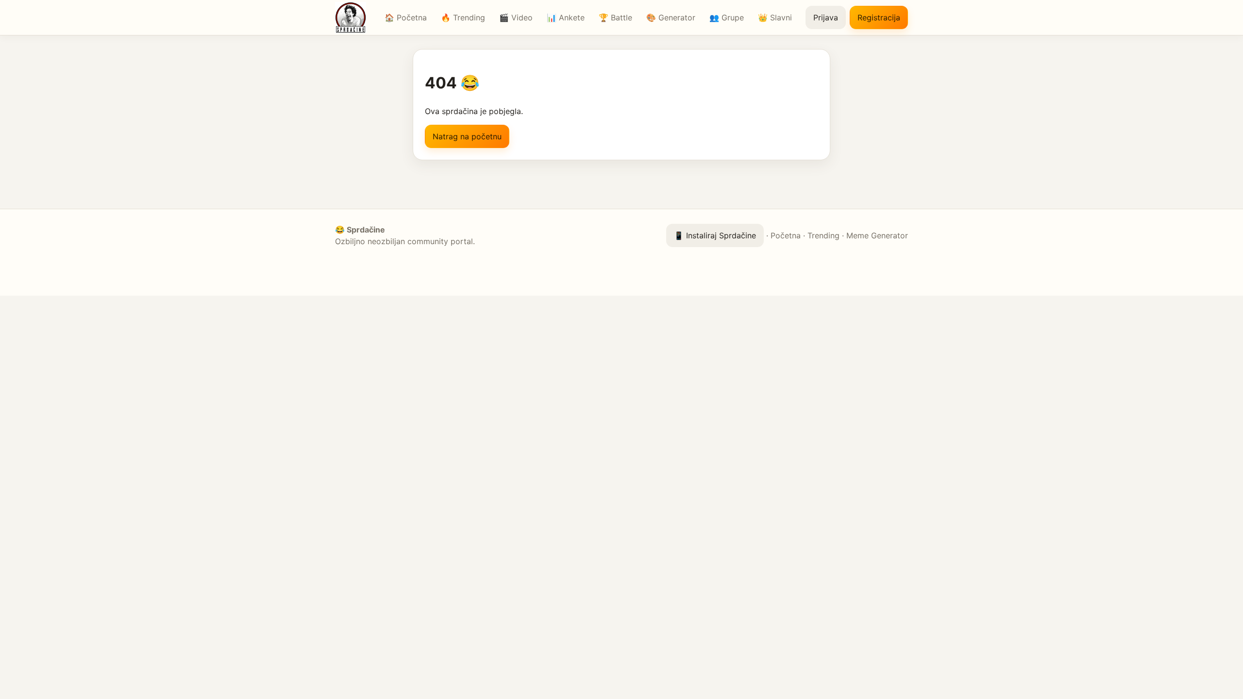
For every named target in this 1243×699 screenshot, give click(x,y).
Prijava (825, 17)
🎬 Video (516, 17)
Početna (786, 235)
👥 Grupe (726, 17)
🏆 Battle (615, 17)
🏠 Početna (406, 17)
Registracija (878, 17)
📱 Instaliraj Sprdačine (715, 235)
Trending (823, 235)
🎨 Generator (670, 17)
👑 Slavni (775, 17)
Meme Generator (877, 235)
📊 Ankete (566, 17)
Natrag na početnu (467, 136)
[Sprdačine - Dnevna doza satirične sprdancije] (353, 17)
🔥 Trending (463, 17)
